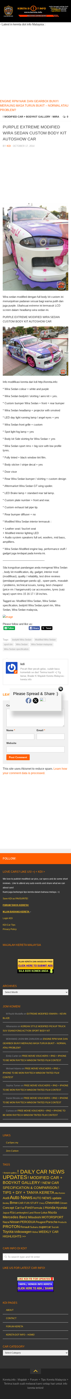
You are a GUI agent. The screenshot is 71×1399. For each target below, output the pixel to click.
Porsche (51, 1222)
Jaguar (6, 1213)
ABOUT (9, 1310)
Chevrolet (52, 1203)
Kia (12, 1212)
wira (55, 116)
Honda (50, 1207)
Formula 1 (38, 1207)
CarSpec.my (12, 1142)
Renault (24, 1226)
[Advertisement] (35, 62)
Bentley (6, 1203)
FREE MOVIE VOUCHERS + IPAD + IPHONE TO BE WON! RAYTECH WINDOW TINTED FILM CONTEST (31, 1073)
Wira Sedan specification (16, 649)
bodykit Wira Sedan (21, 639)
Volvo (35, 1231)
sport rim (8, 644)
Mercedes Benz (15, 1217)
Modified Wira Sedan (45, 639)
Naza (6, 1222)
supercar (45, 1227)
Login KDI (8, 918)
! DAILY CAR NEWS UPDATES (33, 1174)
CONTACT (11, 1318)
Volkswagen (22, 1232)
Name (10, 730)
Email (41, 730)
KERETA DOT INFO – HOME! (20, 1334)
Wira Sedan (22, 644)
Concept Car (11, 1207)
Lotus (44, 1212)
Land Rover (34, 1212)
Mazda (52, 1212)
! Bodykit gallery (10, 1173)
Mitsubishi (34, 1217)
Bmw (14, 1203)
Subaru (34, 1227)
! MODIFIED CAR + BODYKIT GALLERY (26, 116)
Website (11, 743)
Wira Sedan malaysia (41, 644)
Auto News (21, 1197)
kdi (9, 146)
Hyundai (61, 1207)
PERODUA (27, 1222)
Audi (6, 1198)
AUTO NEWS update (47, 1198)
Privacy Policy (10, 929)
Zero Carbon (12, 1151)
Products (62, 1222)
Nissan (15, 1222)
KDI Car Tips (9, 925)
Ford (28, 1207)
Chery (42, 1203)
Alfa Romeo (60, 1193)
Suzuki (55, 1227)
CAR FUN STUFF (28, 1202)
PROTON (11, 1226)
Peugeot (41, 1222)
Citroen (63, 1203)
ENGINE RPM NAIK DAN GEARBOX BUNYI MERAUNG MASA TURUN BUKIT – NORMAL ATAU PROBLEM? (34, 106)
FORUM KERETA (14, 1326)
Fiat (22, 1208)
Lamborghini (21, 1212)
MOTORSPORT (52, 1217)
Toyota (8, 1232)
